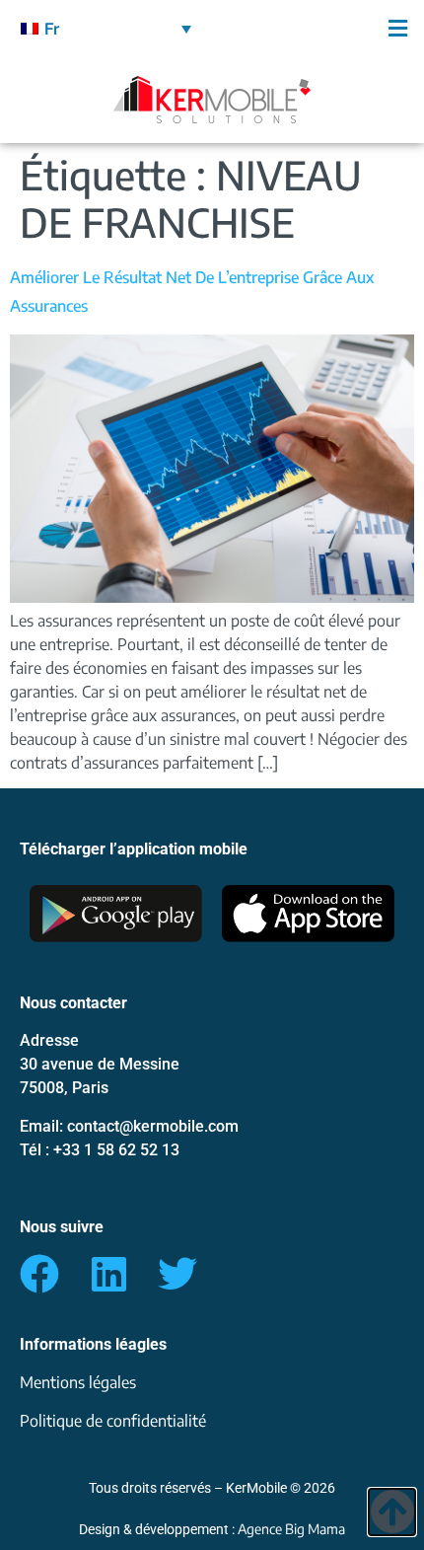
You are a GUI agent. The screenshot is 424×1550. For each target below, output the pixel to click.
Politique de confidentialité (113, 1421)
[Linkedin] (108, 1273)
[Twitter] (177, 1273)
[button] (318, 28)
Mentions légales (78, 1382)
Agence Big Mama (291, 1528)
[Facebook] (39, 1273)
